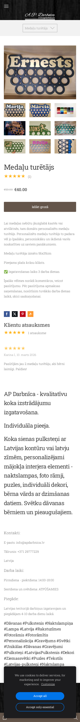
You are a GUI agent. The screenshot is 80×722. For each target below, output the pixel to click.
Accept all (40, 696)
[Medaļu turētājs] (14, 110)
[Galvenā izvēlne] (6, 6)
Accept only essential (40, 707)
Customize (48, 684)
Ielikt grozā (40, 207)
